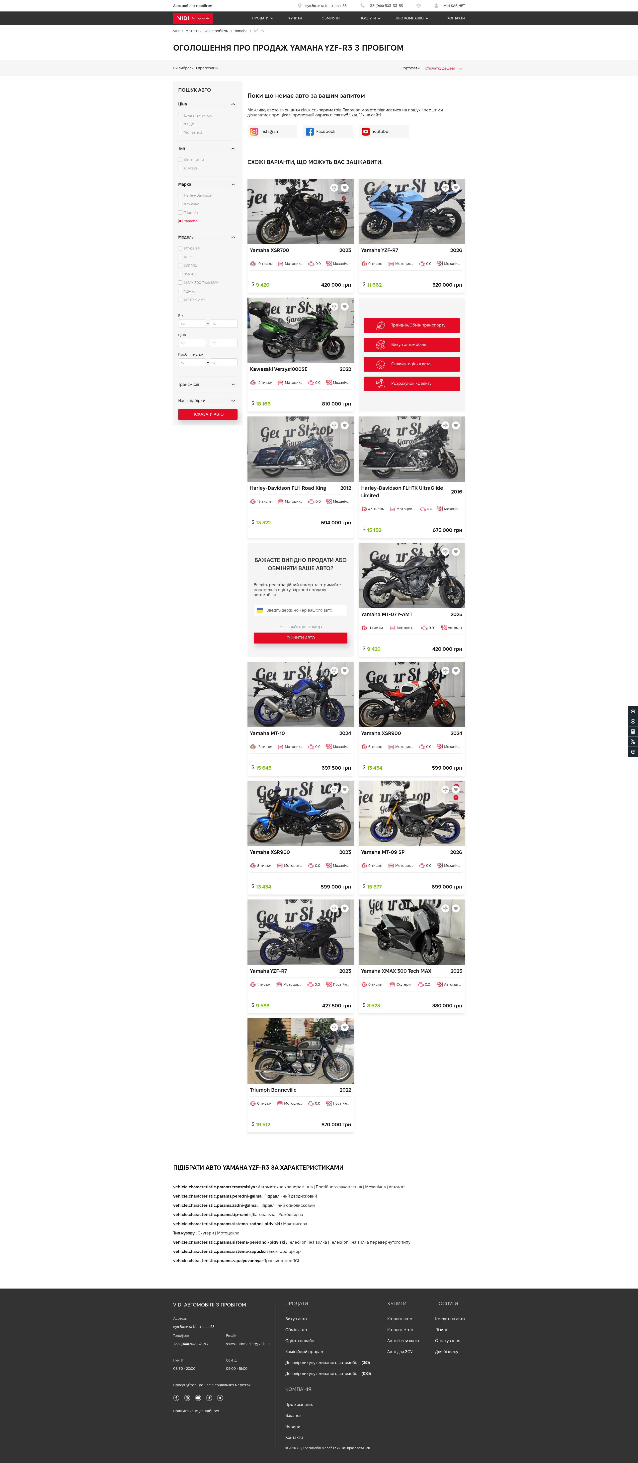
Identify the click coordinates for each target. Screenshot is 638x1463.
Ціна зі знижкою (198, 115)
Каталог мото (400, 1330)
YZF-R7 (189, 291)
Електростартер (285, 1251)
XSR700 (190, 274)
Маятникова (295, 1224)
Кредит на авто (450, 1319)
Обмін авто (296, 1330)
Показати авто (208, 414)
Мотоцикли (194, 160)
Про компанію (410, 18)
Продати (260, 18)
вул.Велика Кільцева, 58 (194, 1327)
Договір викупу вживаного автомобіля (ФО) (327, 1363)
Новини (292, 1426)
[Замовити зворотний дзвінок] (633, 752)
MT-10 (189, 257)
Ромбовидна (290, 1215)
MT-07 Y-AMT (194, 300)
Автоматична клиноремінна (285, 1187)
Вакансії (293, 1415)
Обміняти (331, 18)
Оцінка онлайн (299, 1341)
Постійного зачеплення (339, 1187)
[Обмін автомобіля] (633, 721)
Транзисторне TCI (281, 1261)
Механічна (375, 1187)
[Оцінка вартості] (633, 731)
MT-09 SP (192, 248)
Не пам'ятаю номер (300, 626)
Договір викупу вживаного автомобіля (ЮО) (328, 1374)
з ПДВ (189, 124)
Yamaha (190, 221)
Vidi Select (193, 132)
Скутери (191, 168)
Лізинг (441, 1330)
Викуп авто (296, 1319)
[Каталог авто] (633, 711)
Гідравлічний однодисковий (287, 1205)
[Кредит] (633, 742)
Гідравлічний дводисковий (290, 1196)
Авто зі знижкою (403, 1341)
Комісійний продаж (304, 1352)
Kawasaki (192, 204)
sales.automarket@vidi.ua (248, 1344)
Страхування (447, 1341)
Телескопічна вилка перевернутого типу (370, 1242)
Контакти (456, 18)
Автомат (397, 1187)
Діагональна (263, 1215)
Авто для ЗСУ (400, 1352)
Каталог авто (399, 1319)
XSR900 (190, 266)
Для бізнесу (446, 1352)
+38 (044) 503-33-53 (190, 1344)
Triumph (191, 213)
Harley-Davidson (198, 195)
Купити (295, 18)
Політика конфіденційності (197, 1411)
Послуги (368, 18)
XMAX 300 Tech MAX (201, 283)
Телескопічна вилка (307, 1242)
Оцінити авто (301, 638)
